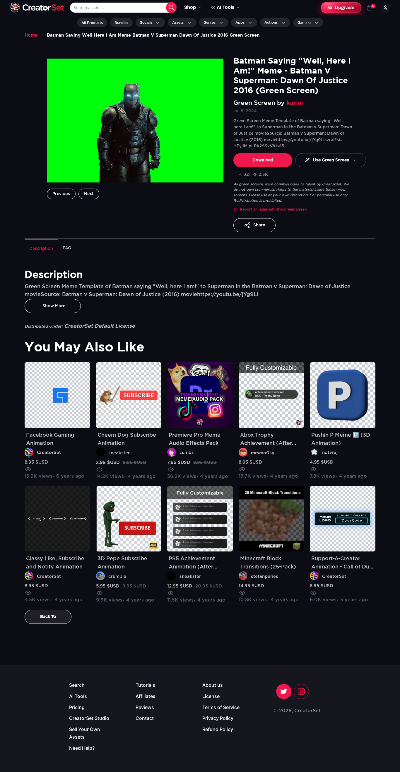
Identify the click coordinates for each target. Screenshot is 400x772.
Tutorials (145, 685)
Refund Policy (217, 729)
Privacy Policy (217, 718)
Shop (190, 7)
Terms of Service (221, 707)
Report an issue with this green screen (273, 209)
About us (212, 685)
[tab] (41, 248)
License (211, 696)
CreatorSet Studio (89, 718)
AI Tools (78, 696)
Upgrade (344, 7)
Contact (145, 718)
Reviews (145, 707)
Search (77, 685)
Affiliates (145, 696)
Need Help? (82, 748)
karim (295, 103)
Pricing (77, 707)
